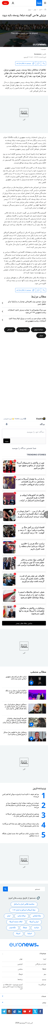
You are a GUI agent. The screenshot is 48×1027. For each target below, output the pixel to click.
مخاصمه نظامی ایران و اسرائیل (24, 904)
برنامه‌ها (20, 979)
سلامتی (20, 969)
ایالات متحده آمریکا (15, 921)
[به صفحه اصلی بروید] (39, 3)
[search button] (5, 889)
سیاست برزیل (38, 329)
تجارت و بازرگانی (40, 964)
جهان (35, 10)
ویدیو (44, 979)
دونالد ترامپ (21, 915)
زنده (5, 3)
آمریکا (18, 933)
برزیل (29, 10)
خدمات (43, 996)
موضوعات (42, 953)
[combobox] (24, 889)
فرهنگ (25, 927)
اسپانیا (29, 933)
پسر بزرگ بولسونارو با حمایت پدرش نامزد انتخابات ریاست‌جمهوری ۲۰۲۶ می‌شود (27, 311)
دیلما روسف (23, 329)
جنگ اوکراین (37, 915)
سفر (45, 974)
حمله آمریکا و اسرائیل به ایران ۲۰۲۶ (24, 910)
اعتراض (9, 329)
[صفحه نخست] (45, 10)
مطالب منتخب (38, 672)
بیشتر (44, 1002)
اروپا (44, 959)
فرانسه (36, 927)
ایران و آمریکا (34, 921)
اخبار (40, 10)
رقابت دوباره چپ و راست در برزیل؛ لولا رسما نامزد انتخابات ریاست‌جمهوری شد (27, 319)
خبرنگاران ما (42, 984)
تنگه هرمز (12, 927)
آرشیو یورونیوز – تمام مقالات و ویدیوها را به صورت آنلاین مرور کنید (13, 986)
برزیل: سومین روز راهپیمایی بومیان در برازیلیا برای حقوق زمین (27, 303)
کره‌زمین (20, 964)
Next (44, 969)
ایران (8, 915)
